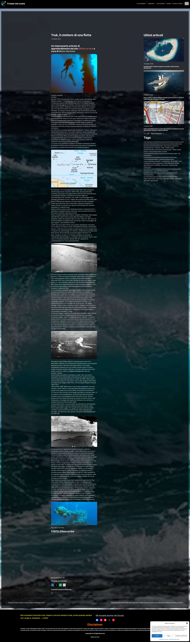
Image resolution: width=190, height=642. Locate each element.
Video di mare (159, 178)
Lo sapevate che (148, 163)
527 (148, 133)
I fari (179, 153)
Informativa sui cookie (163, 639)
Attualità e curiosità (169, 147)
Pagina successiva (157, 133)
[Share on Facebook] (52, 584)
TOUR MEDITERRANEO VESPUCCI (161, 170)
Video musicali (178, 178)
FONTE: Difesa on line (62, 531)
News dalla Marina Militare (171, 163)
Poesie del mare (147, 167)
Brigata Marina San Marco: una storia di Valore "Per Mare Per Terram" (158, 149)
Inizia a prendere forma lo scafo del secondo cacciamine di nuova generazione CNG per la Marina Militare (164, 129)
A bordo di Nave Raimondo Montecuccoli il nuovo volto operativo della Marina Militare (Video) (163, 143)
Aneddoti (162, 147)
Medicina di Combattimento (158, 163)
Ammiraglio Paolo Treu (149, 147)
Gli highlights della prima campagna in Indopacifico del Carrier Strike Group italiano (160, 153)
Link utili (180, 161)
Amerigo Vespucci (167, 145)
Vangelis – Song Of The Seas (149, 178)
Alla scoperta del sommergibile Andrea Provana (153, 145)
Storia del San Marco (148, 170)
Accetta (157, 635)
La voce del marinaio (165, 161)
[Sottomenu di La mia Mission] (146, 3)
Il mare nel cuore (16, 3)
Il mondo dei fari (147, 155)
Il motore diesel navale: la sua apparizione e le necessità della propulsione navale (160, 157)
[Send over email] (60, 584)
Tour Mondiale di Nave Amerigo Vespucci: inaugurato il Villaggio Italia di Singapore (160, 172)
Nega (168, 635)
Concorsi (179, 149)
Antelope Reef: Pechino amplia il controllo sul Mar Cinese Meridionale (161, 67)
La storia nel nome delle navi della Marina (152, 161)
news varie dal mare (148, 165)
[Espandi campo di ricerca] (187, 3)
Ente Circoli (146, 151)
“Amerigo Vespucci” (154, 180)
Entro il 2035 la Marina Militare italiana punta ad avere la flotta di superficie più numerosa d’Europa (164, 98)
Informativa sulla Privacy (174, 639)
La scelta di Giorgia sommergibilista (151, 159)
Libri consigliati (174, 161)
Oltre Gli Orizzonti (164, 165)
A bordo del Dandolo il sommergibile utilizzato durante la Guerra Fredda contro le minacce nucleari (164, 141)
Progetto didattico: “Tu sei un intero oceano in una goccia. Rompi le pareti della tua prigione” (162, 168)
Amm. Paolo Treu (175, 145)
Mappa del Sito (95, 637)
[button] (187, 623)
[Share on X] (56, 584)
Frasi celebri (164, 151)
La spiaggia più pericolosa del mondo (166, 159)
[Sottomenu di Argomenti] (154, 3)
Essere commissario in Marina (155, 151)
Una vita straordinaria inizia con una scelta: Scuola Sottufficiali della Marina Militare (161, 176)
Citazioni (174, 149)
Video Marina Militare (168, 178)
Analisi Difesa (157, 147)
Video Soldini (147, 180)
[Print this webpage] (64, 584)
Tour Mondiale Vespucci (148, 174)
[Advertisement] (95, 21)
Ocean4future (157, 165)
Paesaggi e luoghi (173, 165)
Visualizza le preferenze (181, 635)
